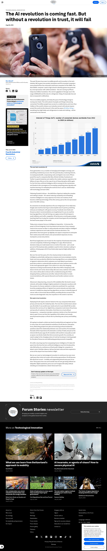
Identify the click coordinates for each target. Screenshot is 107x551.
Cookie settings (94, 547)
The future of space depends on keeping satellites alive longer (89, 491)
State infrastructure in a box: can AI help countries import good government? (41, 492)
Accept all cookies (94, 543)
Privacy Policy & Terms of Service (53, 541)
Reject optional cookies (94, 539)
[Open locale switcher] (2, 547)
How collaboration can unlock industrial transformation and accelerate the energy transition (16, 492)
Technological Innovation (15, 10)
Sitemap (53, 544)
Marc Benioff (9, 81)
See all (98, 427)
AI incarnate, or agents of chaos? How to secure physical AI (76, 464)
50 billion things (69, 108)
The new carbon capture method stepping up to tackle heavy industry (64, 492)
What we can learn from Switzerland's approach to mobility (26, 464)
